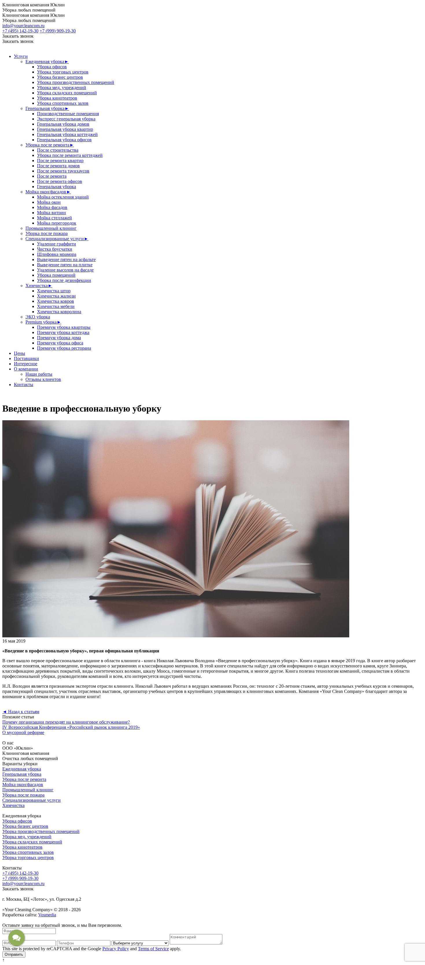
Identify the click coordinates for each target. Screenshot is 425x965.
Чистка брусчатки (54, 249)
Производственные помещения (68, 113)
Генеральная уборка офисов (64, 139)
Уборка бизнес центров (60, 77)
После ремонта (51, 176)
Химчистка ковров (55, 301)
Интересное (25, 363)
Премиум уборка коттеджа (63, 332)
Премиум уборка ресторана (64, 348)
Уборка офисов (52, 66)
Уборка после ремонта (49, 144)
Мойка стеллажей (54, 217)
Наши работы (38, 374)
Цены (19, 353)
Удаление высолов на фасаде (65, 269)
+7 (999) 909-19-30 (58, 30)
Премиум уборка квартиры (63, 327)
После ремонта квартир (60, 160)
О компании (26, 368)
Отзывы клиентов (43, 379)
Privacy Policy (115, 948)
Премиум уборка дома (59, 337)
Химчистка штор (54, 290)
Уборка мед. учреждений (61, 87)
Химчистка (38, 285)
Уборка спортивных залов (62, 103)
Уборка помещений (56, 275)
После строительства (57, 150)
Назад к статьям (20, 711)
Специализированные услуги (56, 238)
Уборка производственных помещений (75, 82)
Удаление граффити (56, 243)
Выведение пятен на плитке (65, 264)
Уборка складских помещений (67, 92)
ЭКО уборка (37, 316)
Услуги (21, 56)
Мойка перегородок (56, 223)
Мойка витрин (51, 212)
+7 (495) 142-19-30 (20, 30)
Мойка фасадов (52, 207)
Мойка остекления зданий (63, 197)
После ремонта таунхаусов (63, 170)
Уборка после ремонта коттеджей (70, 155)
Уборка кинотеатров (57, 98)
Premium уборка (43, 322)
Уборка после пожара (46, 233)
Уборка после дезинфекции (64, 280)
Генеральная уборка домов (63, 124)
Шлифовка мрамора (56, 254)
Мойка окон (49, 202)
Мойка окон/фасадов (48, 191)
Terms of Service (153, 948)
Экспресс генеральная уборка (66, 118)
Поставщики (26, 358)
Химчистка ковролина (59, 311)
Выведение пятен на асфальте (66, 259)
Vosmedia (47, 914)
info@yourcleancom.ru (23, 25)
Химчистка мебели (56, 306)
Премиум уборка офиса (60, 342)
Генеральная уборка (47, 108)
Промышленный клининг (51, 228)
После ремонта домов (58, 165)
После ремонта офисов (59, 181)
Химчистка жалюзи (56, 295)
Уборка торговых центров (62, 71)
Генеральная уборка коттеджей (67, 134)
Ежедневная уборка (47, 61)
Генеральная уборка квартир (65, 129)
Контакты (23, 384)
